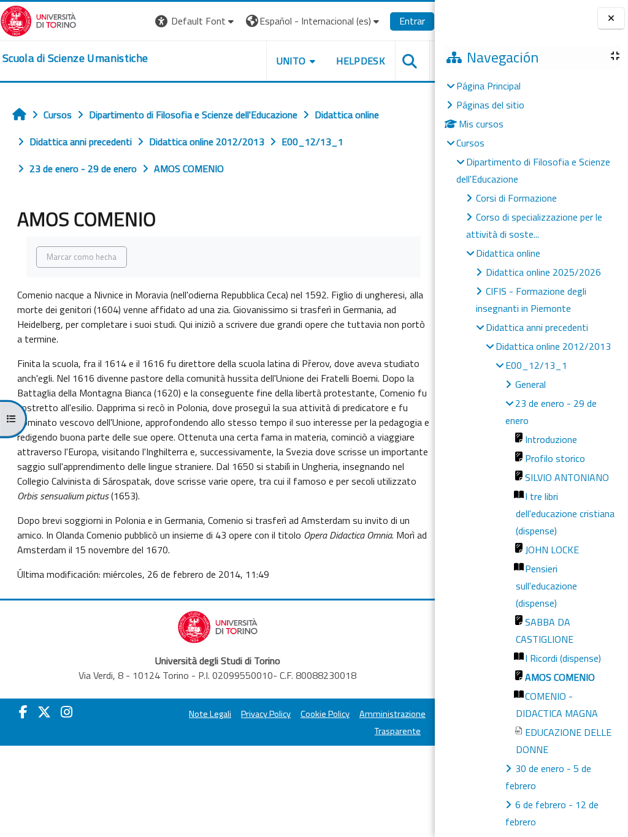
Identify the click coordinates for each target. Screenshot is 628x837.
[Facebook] (23, 712)
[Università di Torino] (38, 19)
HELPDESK (360, 60)
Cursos (470, 142)
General (530, 384)
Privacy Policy (266, 714)
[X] (44, 712)
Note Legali (210, 714)
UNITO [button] (291, 60)
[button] (196, 21)
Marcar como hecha (82, 257)
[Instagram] (66, 712)
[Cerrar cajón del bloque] (611, 18)
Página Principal (488, 85)
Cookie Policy (325, 714)
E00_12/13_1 (536, 365)
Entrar (412, 20)
